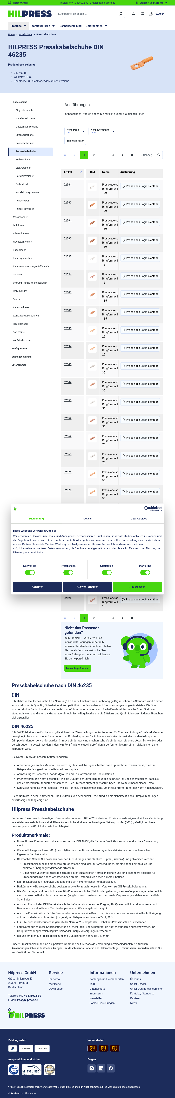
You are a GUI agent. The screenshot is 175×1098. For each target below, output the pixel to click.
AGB (92, 984)
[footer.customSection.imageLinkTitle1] (13, 1069)
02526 (67, 598)
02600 (67, 310)
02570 (67, 490)
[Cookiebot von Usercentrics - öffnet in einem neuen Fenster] (147, 508)
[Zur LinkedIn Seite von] (101, 1068)
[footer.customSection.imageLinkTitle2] (32, 1069)
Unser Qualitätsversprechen (146, 988)
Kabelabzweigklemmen (28, 192)
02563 (67, 454)
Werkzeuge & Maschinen (26, 315)
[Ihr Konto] (133, 14)
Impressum (96, 993)
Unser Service (138, 984)
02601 (67, 292)
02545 (67, 364)
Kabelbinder (19, 250)
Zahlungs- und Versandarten (107, 979)
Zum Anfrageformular (77, 668)
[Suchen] (120, 14)
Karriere (134, 998)
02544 (67, 382)
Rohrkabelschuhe (25, 143)
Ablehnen (37, 586)
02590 (67, 238)
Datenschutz (97, 988)
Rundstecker (22, 200)
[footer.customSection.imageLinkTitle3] (49, 1069)
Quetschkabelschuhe (27, 126)
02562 (67, 436)
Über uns (135, 979)
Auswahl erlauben (87, 586)
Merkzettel (55, 984)
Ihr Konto (54, 979)
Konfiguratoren (20, 348)
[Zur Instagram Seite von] (92, 1068)
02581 (67, 184)
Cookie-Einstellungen (102, 1003)
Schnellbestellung (71, 26)
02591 (67, 220)
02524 (67, 274)
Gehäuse (17, 274)
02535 (67, 328)
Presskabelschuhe (26, 151)
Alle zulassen (137, 586)
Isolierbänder (20, 291)
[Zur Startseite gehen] (30, 13)
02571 (67, 472)
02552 (67, 418)
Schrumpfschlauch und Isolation (30, 282)
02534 (67, 346)
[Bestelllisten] (142, 14)
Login (144, 186)
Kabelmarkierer (21, 307)
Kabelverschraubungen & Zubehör (31, 266)
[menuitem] (19, 26)
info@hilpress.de (106, 2)
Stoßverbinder (23, 167)
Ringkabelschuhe (25, 110)
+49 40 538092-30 (78, 2)
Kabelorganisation (22, 258)
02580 (67, 202)
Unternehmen (19, 365)
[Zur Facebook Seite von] (111, 1068)
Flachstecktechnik (22, 241)
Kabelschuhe (20, 102)
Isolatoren (18, 225)
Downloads (56, 988)
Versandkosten (66, 1087)
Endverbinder (23, 184)
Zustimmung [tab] (36, 518)
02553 (67, 400)
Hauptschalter (20, 323)
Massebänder (20, 217)
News (133, 1003)
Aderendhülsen (21, 233)
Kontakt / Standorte (142, 993)
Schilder (17, 299)
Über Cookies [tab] (139, 518)
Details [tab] (87, 518)
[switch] (68, 572)
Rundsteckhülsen (25, 208)
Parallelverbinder (24, 176)
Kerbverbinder (23, 159)
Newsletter (96, 998)
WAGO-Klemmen (22, 340)
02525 (67, 256)
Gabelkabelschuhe (25, 118)
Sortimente (19, 332)
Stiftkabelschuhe (24, 135)
